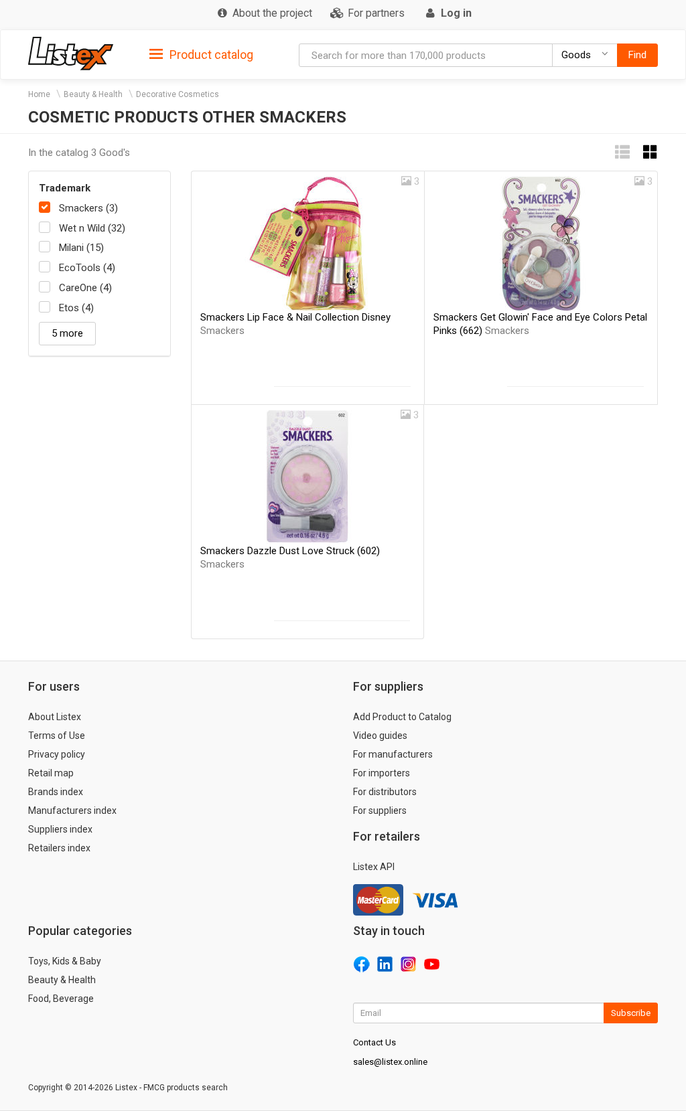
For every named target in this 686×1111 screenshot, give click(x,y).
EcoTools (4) (87, 268)
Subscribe (630, 1013)
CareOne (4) (85, 288)
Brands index (55, 791)
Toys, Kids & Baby (64, 961)
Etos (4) (76, 308)
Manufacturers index (72, 810)
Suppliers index (60, 829)
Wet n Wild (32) (92, 228)
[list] (622, 152)
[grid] (650, 152)
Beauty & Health (93, 94)
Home (39, 94)
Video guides (380, 735)
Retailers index (59, 848)
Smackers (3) (88, 208)
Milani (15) (81, 248)
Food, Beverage (61, 998)
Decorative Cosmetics (177, 94)
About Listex (54, 716)
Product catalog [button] (210, 55)
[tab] (201, 53)
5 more (67, 333)
